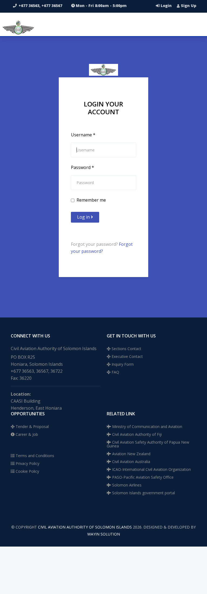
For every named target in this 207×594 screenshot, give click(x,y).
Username (83, 135)
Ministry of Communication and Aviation (146, 426)
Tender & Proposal (32, 426)
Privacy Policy (27, 463)
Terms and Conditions (34, 455)
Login (166, 5)
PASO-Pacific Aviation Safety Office (142, 477)
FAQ (115, 372)
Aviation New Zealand (130, 453)
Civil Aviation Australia (130, 461)
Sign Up (188, 5)
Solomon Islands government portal (143, 492)
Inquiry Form (122, 364)
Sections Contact (126, 348)
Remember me (91, 200)
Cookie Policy (27, 471)
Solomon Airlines (126, 485)
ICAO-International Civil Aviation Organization (151, 469)
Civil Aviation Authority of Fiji (136, 434)
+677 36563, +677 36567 (40, 5)
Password (82, 167)
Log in (84, 217)
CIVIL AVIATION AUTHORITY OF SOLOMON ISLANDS (85, 527)
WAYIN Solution (103, 534)
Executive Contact (127, 356)
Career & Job (26, 434)
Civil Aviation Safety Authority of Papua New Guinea (148, 444)
